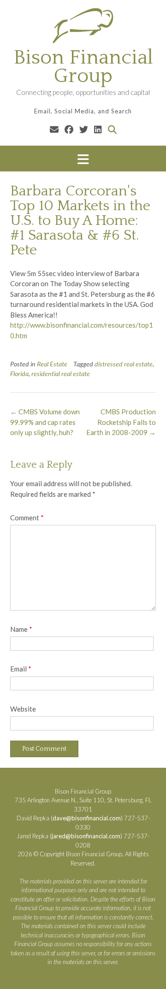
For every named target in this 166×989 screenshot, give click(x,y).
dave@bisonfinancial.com (87, 818)
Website (23, 709)
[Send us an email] (54, 129)
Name (21, 629)
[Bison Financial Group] (83, 25)
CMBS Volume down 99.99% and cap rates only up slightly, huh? (45, 421)
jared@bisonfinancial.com (86, 836)
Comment (27, 517)
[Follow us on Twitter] (83, 129)
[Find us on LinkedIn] (98, 129)
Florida (19, 373)
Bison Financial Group (83, 67)
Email (20, 669)
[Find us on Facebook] (69, 129)
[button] (83, 159)
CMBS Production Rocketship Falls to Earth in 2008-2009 (121, 421)
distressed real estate (124, 364)
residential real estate (60, 373)
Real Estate (52, 364)
